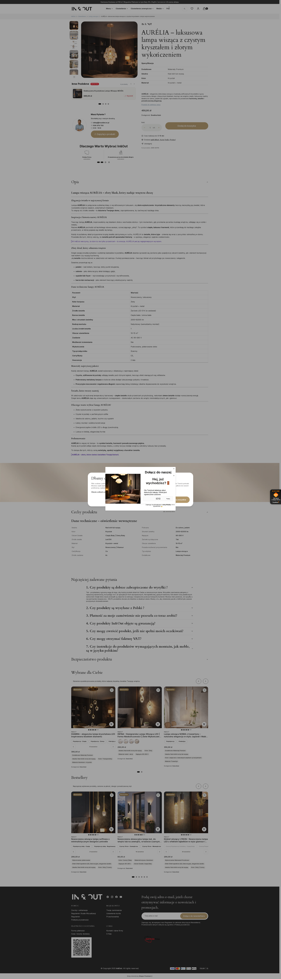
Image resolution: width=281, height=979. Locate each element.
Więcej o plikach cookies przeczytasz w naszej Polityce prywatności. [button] (116, 492)
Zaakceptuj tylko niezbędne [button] (125, 500)
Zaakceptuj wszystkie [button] (177, 500)
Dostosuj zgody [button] (152, 500)
